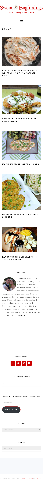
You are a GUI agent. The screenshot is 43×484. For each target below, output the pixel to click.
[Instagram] (24, 363)
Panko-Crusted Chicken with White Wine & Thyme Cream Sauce (20, 73)
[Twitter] (18, 363)
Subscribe (11, 410)
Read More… (20, 315)
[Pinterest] (29, 363)
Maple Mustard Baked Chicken (20, 164)
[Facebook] (13, 363)
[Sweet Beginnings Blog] (21, 14)
